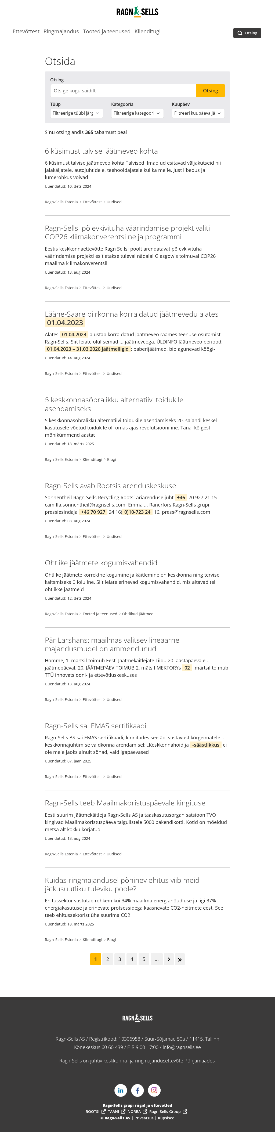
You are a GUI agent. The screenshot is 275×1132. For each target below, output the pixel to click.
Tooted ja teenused (100, 613)
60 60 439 (112, 1047)
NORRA (134, 1111)
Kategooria (122, 104)
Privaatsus (145, 1117)
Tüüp (55, 104)
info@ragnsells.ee (182, 1047)
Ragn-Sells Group (165, 1111)
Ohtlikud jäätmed (138, 613)
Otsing (57, 80)
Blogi (111, 459)
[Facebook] (137, 1090)
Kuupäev (181, 104)
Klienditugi (92, 459)
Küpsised (166, 1117)
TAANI (113, 1111)
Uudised (114, 201)
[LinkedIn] (120, 1090)
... (157, 959)
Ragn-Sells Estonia (61, 201)
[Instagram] (154, 1090)
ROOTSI (92, 1111)
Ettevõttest (92, 201)
